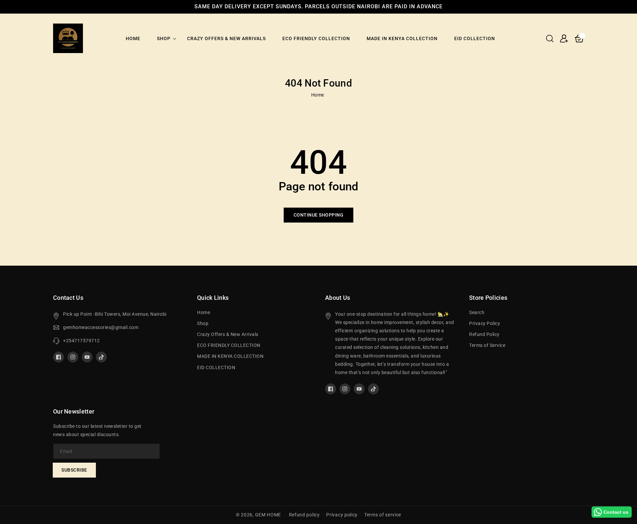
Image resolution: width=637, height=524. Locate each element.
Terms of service (382, 514)
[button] (549, 38)
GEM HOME (268, 514)
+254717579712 (81, 340)
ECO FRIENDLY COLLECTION (228, 345)
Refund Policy (484, 334)
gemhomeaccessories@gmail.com (100, 327)
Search (476, 312)
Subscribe (74, 470)
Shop (164, 38)
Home (317, 95)
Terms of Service (487, 345)
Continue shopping (319, 215)
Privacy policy (342, 514)
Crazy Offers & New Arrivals (227, 334)
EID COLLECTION (216, 367)
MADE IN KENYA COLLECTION (230, 356)
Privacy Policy (484, 323)
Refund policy (304, 514)
